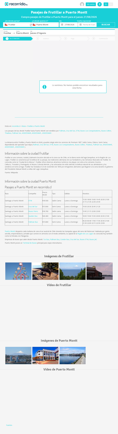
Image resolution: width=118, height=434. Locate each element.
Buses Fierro (33, 211)
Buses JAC (93, 239)
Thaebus (8, 133)
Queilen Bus (32, 216)
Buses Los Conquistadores (90, 131)
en (110, 4)
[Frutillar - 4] (99, 271)
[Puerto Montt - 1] (18, 355)
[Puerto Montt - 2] (45, 355)
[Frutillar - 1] (18, 271)
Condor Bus (64, 239)
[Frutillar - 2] (45, 271)
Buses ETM (84, 239)
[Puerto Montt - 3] (72, 355)
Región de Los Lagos (85, 234)
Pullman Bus (33, 222)
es (106, 4)
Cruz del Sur (70, 131)
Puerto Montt (10, 231)
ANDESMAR (26, 133)
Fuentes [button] (9, 425)
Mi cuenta (90, 4)
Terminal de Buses (30, 243)
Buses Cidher (106, 131)
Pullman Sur (16, 133)
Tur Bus (46, 239)
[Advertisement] (15, 80)
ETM (77, 131)
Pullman (62, 131)
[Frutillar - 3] (72, 271)
